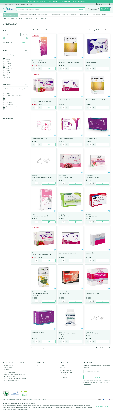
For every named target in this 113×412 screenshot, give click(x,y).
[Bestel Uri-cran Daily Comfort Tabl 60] (49, 260)
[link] (97, 347)
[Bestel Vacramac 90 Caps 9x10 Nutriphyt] (102, 107)
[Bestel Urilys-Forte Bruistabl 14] (49, 68)
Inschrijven (97, 377)
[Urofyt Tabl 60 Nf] (70, 199)
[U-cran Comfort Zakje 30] (70, 161)
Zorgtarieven (64, 377)
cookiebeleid (24, 409)
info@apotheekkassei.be (18, 374)
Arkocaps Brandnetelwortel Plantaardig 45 (40, 294)
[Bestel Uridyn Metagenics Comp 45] (49, 144)
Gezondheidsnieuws (20, 4)
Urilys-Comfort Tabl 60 (66, 138)
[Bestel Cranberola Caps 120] (102, 183)
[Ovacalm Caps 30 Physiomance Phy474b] (97, 317)
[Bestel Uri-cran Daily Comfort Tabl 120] (49, 107)
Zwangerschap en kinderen (99, 14)
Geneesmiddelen (55, 14)
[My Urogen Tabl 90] (43, 317)
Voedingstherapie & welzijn (31, 18)
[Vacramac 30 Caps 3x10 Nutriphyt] (70, 46)
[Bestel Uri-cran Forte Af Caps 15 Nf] (75, 260)
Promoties (24, 14)
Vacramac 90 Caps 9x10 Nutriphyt (96, 100)
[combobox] (46, 9)
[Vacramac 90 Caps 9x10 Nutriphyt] (97, 85)
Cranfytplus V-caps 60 (92, 216)
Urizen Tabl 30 (90, 253)
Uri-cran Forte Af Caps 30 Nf (67, 100)
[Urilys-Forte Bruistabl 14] (43, 46)
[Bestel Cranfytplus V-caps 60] (102, 221)
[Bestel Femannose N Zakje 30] (102, 301)
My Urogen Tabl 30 (91, 138)
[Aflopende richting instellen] (109, 30)
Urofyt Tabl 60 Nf (64, 216)
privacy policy (87, 384)
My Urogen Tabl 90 (38, 332)
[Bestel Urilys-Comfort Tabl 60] (75, 144)
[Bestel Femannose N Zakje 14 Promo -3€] (49, 183)
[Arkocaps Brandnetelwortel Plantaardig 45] (43, 277)
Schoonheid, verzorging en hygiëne (38, 14)
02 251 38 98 (12, 373)
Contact (5, 4)
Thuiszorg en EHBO (85, 14)
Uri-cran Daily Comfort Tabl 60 (41, 254)
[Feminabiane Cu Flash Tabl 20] (43, 199)
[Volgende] (109, 347)
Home (4, 18)
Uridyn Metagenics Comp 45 (40, 138)
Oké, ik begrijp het (102, 406)
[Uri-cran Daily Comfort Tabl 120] (43, 85)
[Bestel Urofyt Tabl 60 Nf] (75, 221)
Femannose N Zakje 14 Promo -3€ (42, 177)
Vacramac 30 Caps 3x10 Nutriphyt (69, 62)
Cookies (35, 399)
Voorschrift (29, 4)
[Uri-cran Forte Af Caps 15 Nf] (70, 238)
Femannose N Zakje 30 (92, 293)
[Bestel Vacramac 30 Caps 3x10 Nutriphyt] (75, 68)
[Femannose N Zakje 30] (97, 277)
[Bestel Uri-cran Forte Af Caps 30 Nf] (75, 107)
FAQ (38, 365)
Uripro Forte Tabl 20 (65, 293)
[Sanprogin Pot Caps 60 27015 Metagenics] (70, 317)
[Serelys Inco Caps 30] (97, 46)
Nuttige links (63, 368)
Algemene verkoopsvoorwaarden (12, 399)
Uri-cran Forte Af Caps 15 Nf (67, 253)
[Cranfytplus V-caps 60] (97, 199)
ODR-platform (42, 399)
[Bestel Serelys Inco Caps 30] (102, 68)
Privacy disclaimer (27, 399)
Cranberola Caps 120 (92, 177)
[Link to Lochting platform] (110, 400)
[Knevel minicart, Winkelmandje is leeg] (102, 9)
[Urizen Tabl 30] (97, 238)
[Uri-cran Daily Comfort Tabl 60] (43, 238)
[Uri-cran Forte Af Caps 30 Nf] (70, 85)
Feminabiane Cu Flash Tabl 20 (41, 216)
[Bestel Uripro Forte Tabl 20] (75, 301)
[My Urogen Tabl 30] (97, 124)
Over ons (62, 365)
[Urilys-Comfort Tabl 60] (70, 124)
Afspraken (10, 4)
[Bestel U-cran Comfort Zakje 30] (75, 183)
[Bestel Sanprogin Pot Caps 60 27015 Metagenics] (75, 341)
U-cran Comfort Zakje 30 (66, 177)
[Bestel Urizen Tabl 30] (102, 260)
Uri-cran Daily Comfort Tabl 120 (41, 101)
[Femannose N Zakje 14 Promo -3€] (43, 161)
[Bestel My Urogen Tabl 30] (102, 144)
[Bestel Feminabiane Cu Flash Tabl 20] (49, 221)
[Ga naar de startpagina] (8, 9)
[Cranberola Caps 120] (97, 161)
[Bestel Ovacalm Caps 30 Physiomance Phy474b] (102, 341)
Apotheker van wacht (66, 372)
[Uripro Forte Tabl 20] (70, 277)
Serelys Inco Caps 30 (92, 62)
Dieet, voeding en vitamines (69, 14)
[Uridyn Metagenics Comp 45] (43, 124)
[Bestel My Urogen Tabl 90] (49, 341)
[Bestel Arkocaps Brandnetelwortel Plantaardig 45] (49, 301)
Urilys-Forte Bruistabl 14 (39, 62)
